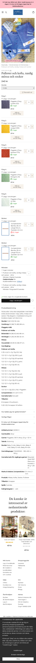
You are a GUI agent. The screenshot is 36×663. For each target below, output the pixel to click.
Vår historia (22, 585)
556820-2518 (27, 606)
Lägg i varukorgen (9, 99)
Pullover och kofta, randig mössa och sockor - (13, 275)
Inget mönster (8, 270)
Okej (18, 659)
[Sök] (6, 12)
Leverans (21, 563)
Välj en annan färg (17, 113)
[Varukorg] (33, 12)
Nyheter (20, 582)
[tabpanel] (18, 360)
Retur (20, 568)
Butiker (5, 597)
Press (20, 587)
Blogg (20, 589)
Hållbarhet (21, 565)
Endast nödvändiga (18, 654)
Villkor (19, 281)
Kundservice (7, 585)
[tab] (18, 308)
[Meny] (2, 12)
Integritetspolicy (8, 587)
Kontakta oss (7, 572)
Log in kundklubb (9, 563)
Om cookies (7, 574)
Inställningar (18, 650)
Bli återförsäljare (8, 599)
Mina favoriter (7, 565)
